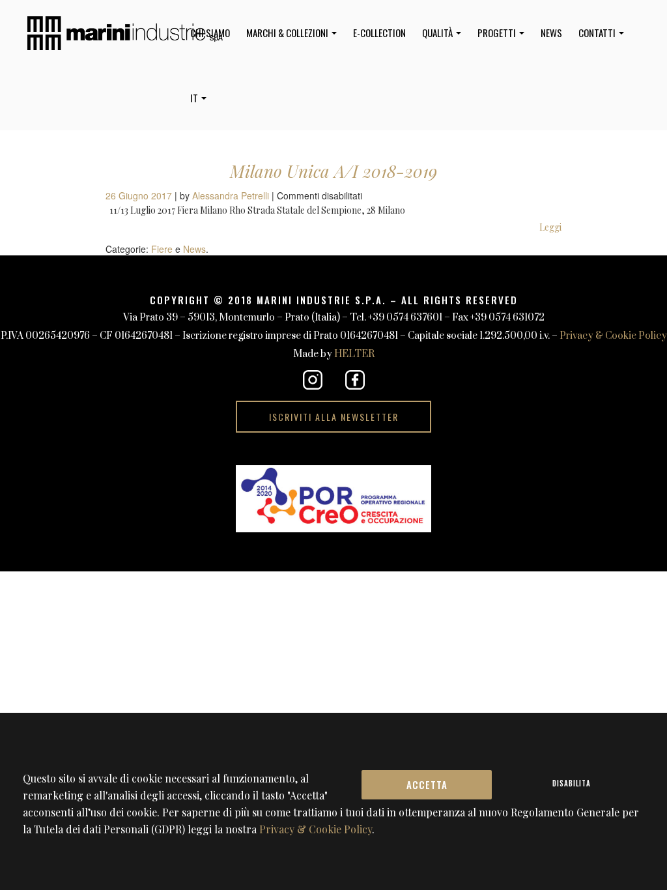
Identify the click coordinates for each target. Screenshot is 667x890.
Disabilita (571, 783)
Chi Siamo (210, 32)
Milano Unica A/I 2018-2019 (333, 171)
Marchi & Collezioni (288, 32)
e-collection (379, 32)
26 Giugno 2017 (140, 195)
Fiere (162, 248)
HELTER (354, 354)
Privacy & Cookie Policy (613, 336)
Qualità (438, 32)
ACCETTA (426, 784)
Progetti (497, 32)
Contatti (597, 32)
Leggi (550, 227)
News (551, 32)
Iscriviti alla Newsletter (334, 416)
